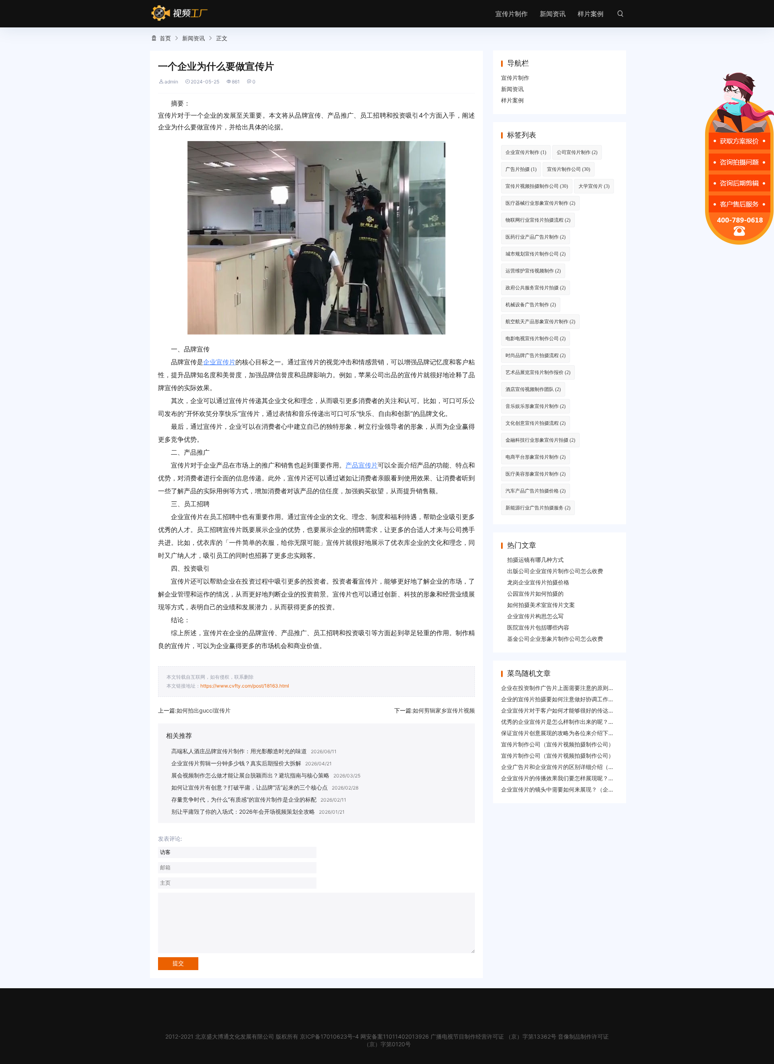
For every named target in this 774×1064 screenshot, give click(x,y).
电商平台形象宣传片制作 (536, 457)
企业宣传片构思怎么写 (535, 616)
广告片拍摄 (521, 169)
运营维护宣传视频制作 (533, 271)
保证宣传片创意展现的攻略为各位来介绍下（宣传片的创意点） (580, 732)
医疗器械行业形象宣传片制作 (540, 203)
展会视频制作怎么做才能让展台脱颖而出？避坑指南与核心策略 (250, 775)
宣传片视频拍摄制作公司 (537, 186)
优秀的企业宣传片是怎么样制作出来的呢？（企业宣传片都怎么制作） (588, 721)
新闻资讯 (553, 14)
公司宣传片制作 (577, 152)
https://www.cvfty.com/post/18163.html (244, 686)
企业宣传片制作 (526, 152)
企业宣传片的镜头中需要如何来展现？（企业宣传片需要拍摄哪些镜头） (591, 789)
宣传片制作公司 (568, 169)
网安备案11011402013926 (394, 1036)
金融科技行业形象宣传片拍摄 (540, 440)
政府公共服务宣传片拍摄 (536, 288)
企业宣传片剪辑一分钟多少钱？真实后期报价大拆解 (236, 763)
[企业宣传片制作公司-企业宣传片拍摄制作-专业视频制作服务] (179, 13)
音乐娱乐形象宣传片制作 (536, 406)
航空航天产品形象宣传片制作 (540, 321)
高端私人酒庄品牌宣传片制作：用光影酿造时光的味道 (239, 751)
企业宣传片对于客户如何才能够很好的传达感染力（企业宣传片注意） (588, 710)
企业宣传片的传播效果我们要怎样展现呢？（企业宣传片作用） (580, 778)
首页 (165, 38)
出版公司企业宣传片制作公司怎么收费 (555, 570)
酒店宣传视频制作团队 (533, 389)
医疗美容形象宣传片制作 (536, 474)
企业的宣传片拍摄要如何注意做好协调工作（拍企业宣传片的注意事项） (591, 699)
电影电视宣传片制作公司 (536, 338)
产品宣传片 (361, 465)
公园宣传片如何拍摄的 (535, 593)
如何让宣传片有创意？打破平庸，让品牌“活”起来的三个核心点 (249, 787)
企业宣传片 (219, 362)
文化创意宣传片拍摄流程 (536, 423)
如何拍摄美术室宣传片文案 (541, 604)
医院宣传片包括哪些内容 (538, 627)
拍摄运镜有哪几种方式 (535, 559)
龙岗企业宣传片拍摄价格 (538, 582)
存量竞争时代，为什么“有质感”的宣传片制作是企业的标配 (243, 799)
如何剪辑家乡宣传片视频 (444, 710)
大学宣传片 (594, 186)
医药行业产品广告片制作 (536, 237)
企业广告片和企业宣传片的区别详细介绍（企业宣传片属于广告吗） (585, 766)
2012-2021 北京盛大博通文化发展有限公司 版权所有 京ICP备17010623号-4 (262, 1036)
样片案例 (590, 14)
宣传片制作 (511, 14)
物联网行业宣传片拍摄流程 (538, 220)
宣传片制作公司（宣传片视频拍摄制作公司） (557, 744)
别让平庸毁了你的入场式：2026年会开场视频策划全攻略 (243, 811)
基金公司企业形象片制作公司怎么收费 (555, 638)
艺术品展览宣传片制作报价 (538, 372)
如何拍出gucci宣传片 (204, 710)
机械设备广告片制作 (531, 304)
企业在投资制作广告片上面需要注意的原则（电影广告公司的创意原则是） (594, 687)
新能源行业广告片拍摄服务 (538, 508)
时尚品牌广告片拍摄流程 (536, 355)
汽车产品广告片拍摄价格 (536, 491)
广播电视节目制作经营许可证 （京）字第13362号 (493, 1036)
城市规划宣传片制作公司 (536, 254)
